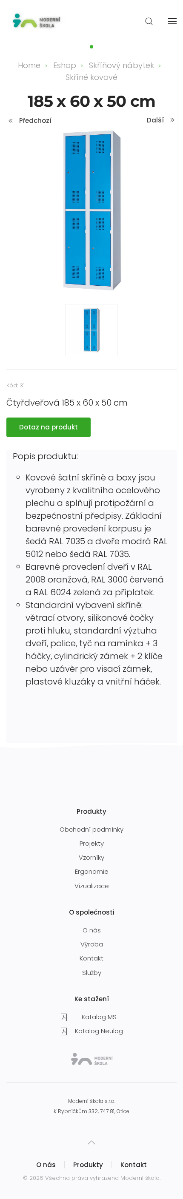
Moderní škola (140, 1178)
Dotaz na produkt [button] (48, 427)
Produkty (88, 1164)
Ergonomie (92, 871)
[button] (149, 21)
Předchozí (35, 120)
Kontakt (91, 958)
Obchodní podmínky (91, 829)
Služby (91, 972)
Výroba (91, 944)
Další (155, 120)
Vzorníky (91, 857)
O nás (92, 930)
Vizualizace (91, 885)
